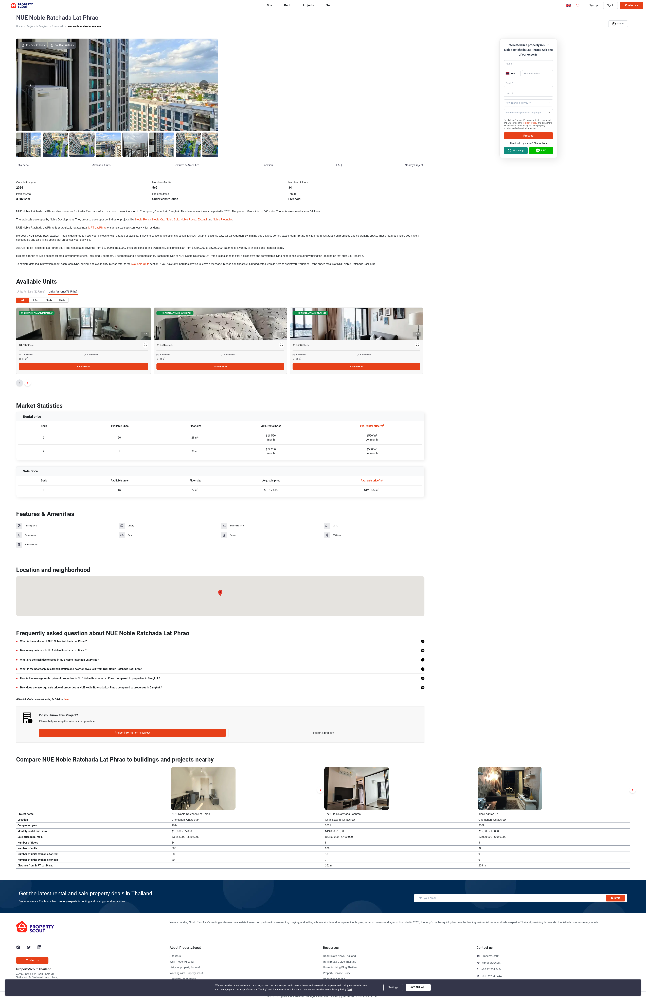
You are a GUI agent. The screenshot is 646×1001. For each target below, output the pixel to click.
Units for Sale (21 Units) (31, 291)
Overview (23, 165)
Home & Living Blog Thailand (340, 967)
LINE (543, 150)
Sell (328, 5)
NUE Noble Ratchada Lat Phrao (84, 26)
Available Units (101, 165)
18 (326, 854)
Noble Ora (158, 219)
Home (19, 26)
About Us (175, 956)
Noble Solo (172, 219)
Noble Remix (143, 219)
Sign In (610, 5)
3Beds (62, 300)
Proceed (528, 135)
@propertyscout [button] (490, 962)
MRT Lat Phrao (97, 227)
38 (173, 854)
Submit (615, 898)
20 (173, 860)
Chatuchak (57, 26)
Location (268, 165)
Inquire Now (83, 366)
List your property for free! (185, 967)
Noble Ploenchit (222, 219)
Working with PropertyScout (186, 973)
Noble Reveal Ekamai (194, 219)
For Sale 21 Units (35, 45)
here (66, 699)
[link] (349, 989)
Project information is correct (132, 732)
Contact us (631, 5)
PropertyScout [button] (489, 956)
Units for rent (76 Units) (63, 291)
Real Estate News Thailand (339, 956)
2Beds (49, 300)
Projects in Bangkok (37, 26)
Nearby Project (414, 165)
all (22, 300)
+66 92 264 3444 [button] (491, 969)
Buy (269, 5)
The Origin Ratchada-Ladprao (343, 814)
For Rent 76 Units (64, 45)
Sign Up (593, 5)
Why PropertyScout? (182, 961)
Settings (393, 987)
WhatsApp (518, 150)
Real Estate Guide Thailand (339, 961)
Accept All (418, 987)
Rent (287, 5)
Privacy (335, 996)
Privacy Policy (530, 122)
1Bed (35, 300)
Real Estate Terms (334, 979)
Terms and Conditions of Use (360, 996)
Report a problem (323, 733)
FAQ (339, 165)
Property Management (183, 979)
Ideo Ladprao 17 (488, 814)
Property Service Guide (337, 973)
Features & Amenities (186, 165)
